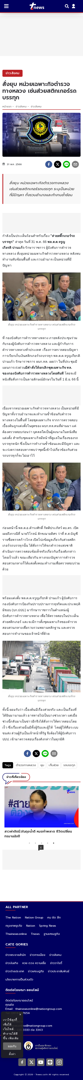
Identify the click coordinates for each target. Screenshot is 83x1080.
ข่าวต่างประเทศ (14, 971)
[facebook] (48, 164)
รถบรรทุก (69, 765)
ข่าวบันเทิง (11, 963)
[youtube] (41, 1062)
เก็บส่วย (54, 765)
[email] (75, 164)
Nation (30, 926)
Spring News (47, 926)
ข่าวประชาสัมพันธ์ (58, 971)
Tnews (35, 934)
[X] (31, 1062)
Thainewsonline (16, 934)
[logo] (34, 6)
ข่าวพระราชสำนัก (15, 955)
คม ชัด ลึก (54, 917)
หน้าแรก (6, 106)
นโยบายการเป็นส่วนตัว (19, 979)
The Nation (13, 917)
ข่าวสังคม (21, 106)
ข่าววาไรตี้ (56, 963)
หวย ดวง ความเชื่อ (34, 963)
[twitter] (57, 164)
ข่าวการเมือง (37, 955)
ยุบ (42, 765)
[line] (66, 164)
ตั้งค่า (12, 1054)
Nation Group (34, 917)
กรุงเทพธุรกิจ (13, 926)
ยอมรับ (12, 1046)
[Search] (67, 6)
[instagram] (59, 1062)
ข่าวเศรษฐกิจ (36, 971)
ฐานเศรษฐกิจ (52, 934)
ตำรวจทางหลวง (26, 765)
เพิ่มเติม (13, 1038)
